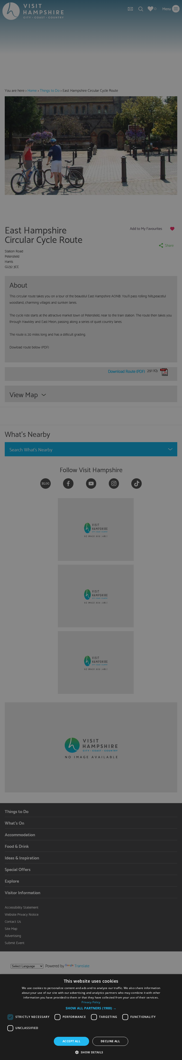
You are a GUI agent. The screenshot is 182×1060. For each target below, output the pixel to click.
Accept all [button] (71, 1041)
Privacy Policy (91, 1002)
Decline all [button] (110, 1041)
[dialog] (91, 1017)
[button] (91, 1008)
